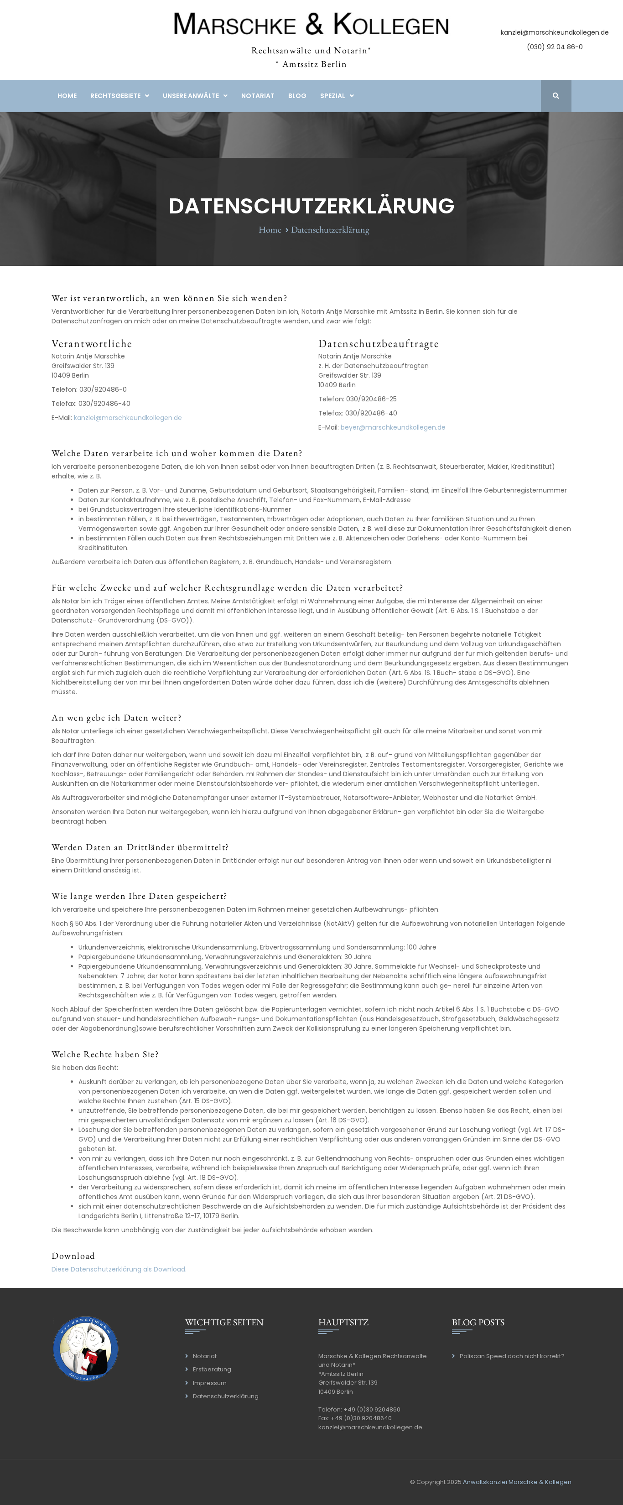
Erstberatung (212, 1369)
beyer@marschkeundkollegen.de (393, 427)
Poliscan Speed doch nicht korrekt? (512, 1356)
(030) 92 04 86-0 (555, 47)
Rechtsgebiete (115, 95)
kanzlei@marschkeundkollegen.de (555, 32)
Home (67, 95)
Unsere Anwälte (191, 95)
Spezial (332, 95)
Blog (297, 95)
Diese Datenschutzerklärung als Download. (119, 1269)
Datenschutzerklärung (226, 1396)
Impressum (210, 1383)
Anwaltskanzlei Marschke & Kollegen (517, 1482)
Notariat (258, 95)
